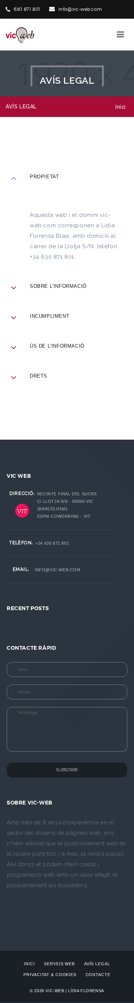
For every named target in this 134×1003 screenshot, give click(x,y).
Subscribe (67, 769)
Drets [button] (38, 376)
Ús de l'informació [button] (57, 346)
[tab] (67, 292)
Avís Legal (97, 964)
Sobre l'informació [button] (58, 286)
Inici (120, 107)
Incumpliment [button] (49, 316)
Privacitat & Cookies (49, 974)
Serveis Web (59, 964)
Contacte (98, 974)
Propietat (44, 176)
